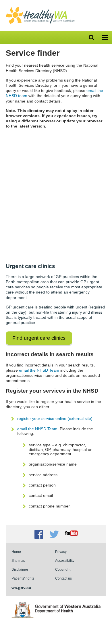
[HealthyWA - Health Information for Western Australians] (40, 8)
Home (16, 551)
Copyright (62, 569)
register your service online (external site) (54, 418)
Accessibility (64, 560)
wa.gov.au (21, 587)
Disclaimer (19, 569)
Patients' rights (22, 578)
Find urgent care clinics (38, 338)
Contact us (63, 578)
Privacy (61, 551)
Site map (18, 560)
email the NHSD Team (39, 370)
